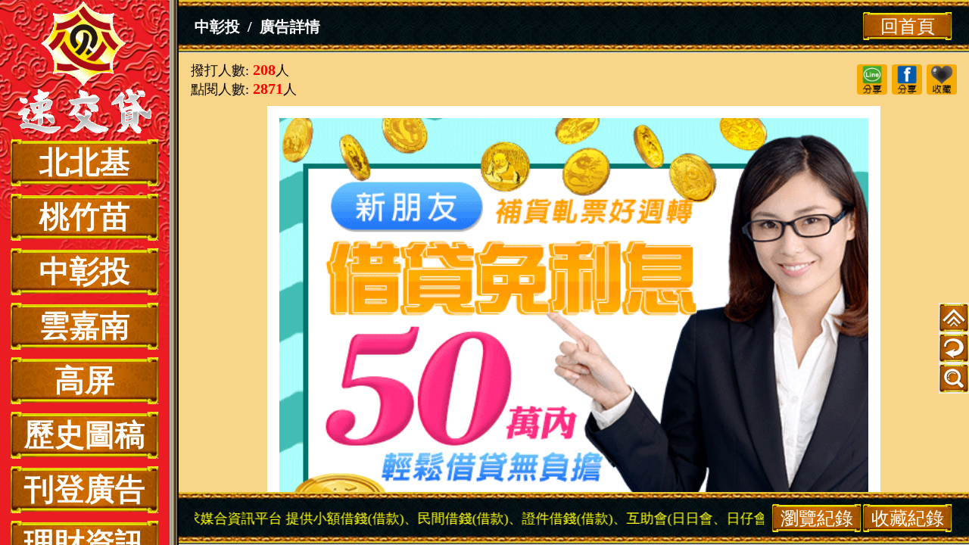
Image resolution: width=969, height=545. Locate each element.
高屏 (85, 380)
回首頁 (907, 26)
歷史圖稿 (84, 435)
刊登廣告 (84, 489)
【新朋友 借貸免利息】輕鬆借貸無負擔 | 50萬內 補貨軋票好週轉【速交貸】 (85, 69)
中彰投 (84, 271)
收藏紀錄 (907, 518)
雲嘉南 (84, 326)
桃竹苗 (84, 217)
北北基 (84, 162)
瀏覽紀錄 (816, 518)
